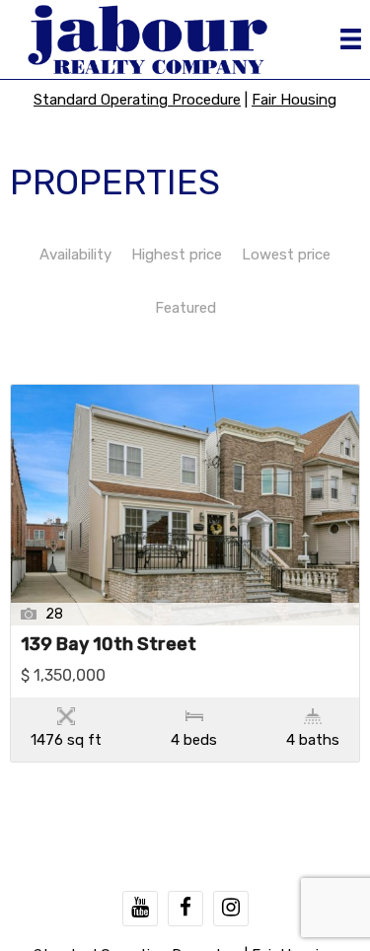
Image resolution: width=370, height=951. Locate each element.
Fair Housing (294, 100)
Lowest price (286, 254)
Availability (75, 254)
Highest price (176, 254)
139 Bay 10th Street (108, 645)
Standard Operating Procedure (137, 100)
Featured (185, 308)
